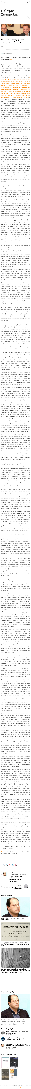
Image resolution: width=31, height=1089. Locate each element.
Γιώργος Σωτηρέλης (9, 12)
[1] (17, 57)
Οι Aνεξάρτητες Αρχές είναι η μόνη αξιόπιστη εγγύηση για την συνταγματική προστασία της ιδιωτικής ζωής (15, 970)
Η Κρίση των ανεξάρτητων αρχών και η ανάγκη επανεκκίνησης (18, 1038)
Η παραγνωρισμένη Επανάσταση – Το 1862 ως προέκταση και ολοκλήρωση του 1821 (15, 944)
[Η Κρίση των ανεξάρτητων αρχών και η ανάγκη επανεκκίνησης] (3, 1039)
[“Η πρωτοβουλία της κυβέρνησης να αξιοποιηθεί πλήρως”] (3, 1033)
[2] (11, 59)
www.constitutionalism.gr (7, 859)
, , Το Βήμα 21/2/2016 (15, 83)
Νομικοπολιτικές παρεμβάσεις (22, 48)
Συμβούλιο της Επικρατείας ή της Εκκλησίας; (12, 918)
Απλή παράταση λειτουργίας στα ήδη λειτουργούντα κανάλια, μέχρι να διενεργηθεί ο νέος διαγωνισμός (18, 878)
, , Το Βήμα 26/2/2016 (15, 79)
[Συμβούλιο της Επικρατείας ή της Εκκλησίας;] (15, 907)
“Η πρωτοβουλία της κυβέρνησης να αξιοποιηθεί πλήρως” (17, 1032)
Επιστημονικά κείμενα (11, 48)
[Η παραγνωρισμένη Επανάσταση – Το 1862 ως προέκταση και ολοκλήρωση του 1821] (15, 931)
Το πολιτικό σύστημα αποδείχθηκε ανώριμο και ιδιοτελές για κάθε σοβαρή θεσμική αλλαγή (18, 1045)
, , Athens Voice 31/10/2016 (15, 93)
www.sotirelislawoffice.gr (15, 1087)
